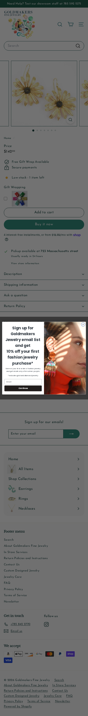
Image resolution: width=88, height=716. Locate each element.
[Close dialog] (83, 324)
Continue (23, 388)
